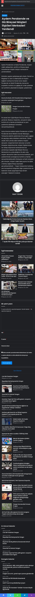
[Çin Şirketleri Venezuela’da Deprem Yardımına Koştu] (9, 285)
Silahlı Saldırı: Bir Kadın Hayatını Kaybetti (20, 420)
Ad (2, 332)
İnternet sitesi (5, 346)
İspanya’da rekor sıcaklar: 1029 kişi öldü (15, 434)
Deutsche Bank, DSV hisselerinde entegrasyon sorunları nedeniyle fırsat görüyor (17, 475)
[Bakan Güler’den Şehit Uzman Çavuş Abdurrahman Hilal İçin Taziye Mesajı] (7, 487)
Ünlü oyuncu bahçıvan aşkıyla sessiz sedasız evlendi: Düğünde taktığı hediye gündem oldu (22, 496)
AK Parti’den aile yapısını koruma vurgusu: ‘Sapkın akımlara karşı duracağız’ (15, 513)
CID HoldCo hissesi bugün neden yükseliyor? (7, 257)
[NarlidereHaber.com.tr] (17, 5)
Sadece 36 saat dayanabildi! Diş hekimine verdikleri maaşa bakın (23, 457)
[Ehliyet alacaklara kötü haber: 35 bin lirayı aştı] (9, 268)
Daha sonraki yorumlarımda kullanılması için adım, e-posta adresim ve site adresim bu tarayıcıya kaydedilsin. (16, 355)
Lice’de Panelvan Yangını (10, 376)
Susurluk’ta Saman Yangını (10, 394)
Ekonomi (11, 11)
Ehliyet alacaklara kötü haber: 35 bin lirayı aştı (9, 275)
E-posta (4, 339)
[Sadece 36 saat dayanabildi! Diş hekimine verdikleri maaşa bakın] (7, 457)
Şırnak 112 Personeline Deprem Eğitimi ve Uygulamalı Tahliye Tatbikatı (15, 407)
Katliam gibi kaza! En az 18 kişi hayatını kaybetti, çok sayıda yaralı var (14, 413)
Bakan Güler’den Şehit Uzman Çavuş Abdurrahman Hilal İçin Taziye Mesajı (22, 487)
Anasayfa (5, 11)
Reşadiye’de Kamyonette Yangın (12, 381)
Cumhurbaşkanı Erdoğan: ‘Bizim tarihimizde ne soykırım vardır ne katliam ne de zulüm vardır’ (23, 466)
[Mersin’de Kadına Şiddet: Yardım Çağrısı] (7, 441)
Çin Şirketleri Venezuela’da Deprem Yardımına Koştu (8, 293)
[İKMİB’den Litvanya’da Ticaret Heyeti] (26, 268)
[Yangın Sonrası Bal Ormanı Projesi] (6, 108)
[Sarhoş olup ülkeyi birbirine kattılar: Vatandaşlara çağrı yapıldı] (7, 448)
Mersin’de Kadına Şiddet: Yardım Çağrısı (21, 439)
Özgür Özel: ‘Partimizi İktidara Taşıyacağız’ (25, 257)
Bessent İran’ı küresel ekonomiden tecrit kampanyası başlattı (25, 283)
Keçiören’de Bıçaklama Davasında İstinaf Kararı (17, 1)
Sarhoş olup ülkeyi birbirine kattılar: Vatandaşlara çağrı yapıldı (22, 448)
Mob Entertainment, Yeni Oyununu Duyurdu (16, 480)
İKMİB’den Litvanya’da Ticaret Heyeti (25, 275)
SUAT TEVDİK (7, 33)
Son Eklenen (18, 371)
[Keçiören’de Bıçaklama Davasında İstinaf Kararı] (7, 388)
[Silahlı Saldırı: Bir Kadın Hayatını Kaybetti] (7, 421)
